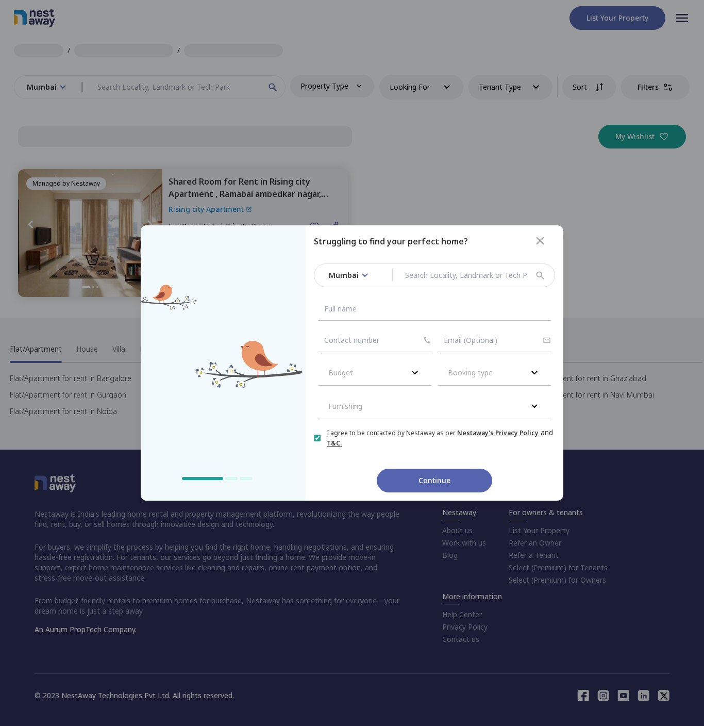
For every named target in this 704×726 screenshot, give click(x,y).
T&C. (334, 443)
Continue (434, 480)
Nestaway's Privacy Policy (498, 432)
